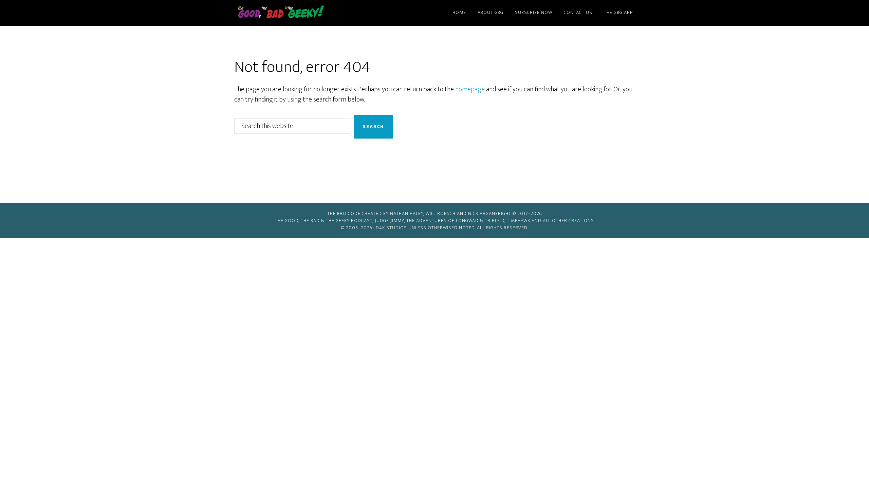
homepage (470, 89)
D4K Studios (391, 228)
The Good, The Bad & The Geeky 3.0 (292, 13)
